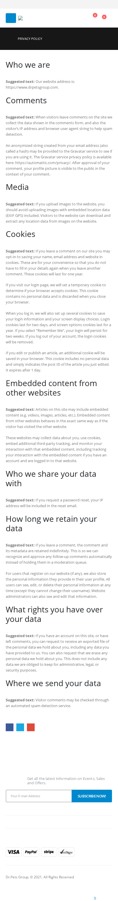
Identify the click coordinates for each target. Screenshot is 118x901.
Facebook (9, 727)
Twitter (20, 727)
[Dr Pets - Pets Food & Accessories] (26, 18)
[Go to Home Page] (8, 38)
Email (31, 727)
